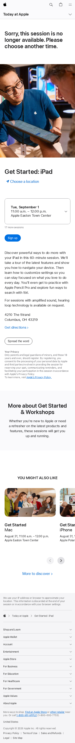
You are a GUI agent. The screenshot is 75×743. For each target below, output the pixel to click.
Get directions (15, 327)
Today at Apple (16, 14)
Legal (6, 738)
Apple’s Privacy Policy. (39, 377)
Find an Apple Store (36, 712)
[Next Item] (61, 560)
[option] (36, 211)
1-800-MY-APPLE (26, 715)
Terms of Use (30, 733)
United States (10, 721)
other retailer (57, 712)
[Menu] (70, 5)
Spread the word (18, 341)
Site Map (17, 738)
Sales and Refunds (51, 733)
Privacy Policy (11, 733)
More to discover (36, 573)
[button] (51, 5)
